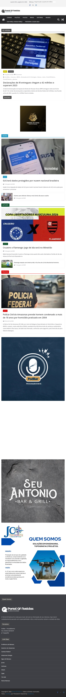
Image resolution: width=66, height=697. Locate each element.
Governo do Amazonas (8, 648)
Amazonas (13, 77)
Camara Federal (5, 651)
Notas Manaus (5, 681)
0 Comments (19, 74)
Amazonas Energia (6, 655)
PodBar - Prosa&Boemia (8, 628)
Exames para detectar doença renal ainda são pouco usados (31, 195)
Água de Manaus (6, 659)
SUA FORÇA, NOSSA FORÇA (14, 21)
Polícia (25, 17)
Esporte (5, 244)
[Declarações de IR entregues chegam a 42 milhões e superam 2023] (33, 51)
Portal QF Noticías (7, 79)
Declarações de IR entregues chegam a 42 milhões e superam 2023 (28, 84)
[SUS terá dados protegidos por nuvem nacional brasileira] (33, 156)
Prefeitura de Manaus (7, 644)
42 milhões (7, 77)
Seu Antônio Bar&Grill (7, 631)
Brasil (32, 17)
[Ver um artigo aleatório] (62, 20)
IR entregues (34, 77)
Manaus (39, 77)
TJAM (2, 673)
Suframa (3, 666)
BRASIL (18, 77)
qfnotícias (15, 79)
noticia (43, 77)
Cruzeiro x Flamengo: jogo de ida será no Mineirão (27, 247)
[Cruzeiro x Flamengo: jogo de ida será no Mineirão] (33, 224)
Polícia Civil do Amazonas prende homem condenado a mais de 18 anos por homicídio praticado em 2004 (32, 316)
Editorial (40, 17)
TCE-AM (3, 677)
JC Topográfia (5, 633)
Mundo (48, 17)
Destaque (11, 71)
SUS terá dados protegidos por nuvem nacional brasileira (31, 180)
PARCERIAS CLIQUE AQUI (32, 21)
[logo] (17, 603)
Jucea (2, 662)
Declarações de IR (25, 77)
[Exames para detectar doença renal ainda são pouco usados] (7, 197)
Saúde (5, 177)
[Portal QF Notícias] (3, 20)
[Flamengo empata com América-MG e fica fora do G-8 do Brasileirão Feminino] (7, 264)
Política (17, 17)
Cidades (9, 17)
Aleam (3, 670)
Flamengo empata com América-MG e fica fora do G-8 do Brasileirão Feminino (36, 262)
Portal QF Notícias (50, 77)
